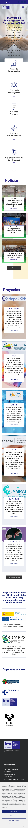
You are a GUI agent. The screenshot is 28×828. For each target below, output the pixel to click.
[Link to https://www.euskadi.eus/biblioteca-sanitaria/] (14, 162)
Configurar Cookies (14, 820)
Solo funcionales (14, 816)
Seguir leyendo (14, 330)
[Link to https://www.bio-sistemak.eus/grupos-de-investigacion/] (14, 97)
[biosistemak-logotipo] (5, 6)
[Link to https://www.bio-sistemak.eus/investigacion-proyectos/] (14, 118)
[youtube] (9, 2)
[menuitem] (18, 2)
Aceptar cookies (14, 811)
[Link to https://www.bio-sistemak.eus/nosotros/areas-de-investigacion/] (14, 75)
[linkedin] (6, 2)
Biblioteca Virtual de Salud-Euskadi (14, 158)
